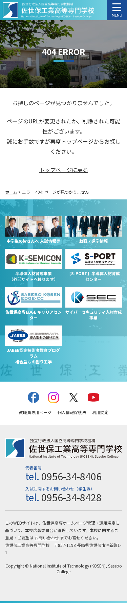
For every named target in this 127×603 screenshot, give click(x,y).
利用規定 (100, 412)
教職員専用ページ (35, 412)
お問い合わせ (47, 537)
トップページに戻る (63, 170)
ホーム (11, 192)
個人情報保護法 (72, 412)
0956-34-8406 (71, 476)
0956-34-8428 (71, 497)
